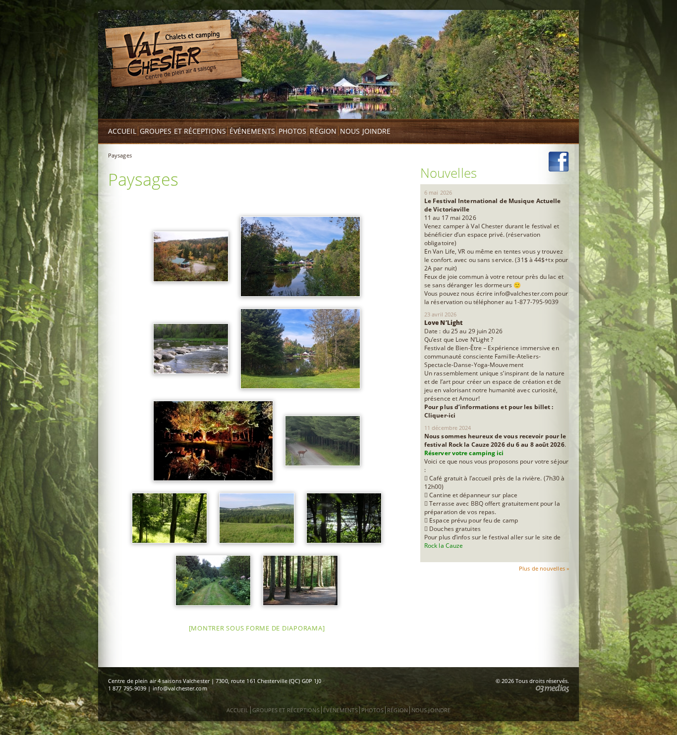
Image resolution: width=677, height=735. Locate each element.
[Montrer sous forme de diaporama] (257, 628)
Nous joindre (365, 131)
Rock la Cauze (443, 545)
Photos (293, 131)
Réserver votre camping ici (465, 453)
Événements (252, 131)
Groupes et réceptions (183, 131)
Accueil (122, 131)
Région (323, 131)
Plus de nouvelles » (544, 568)
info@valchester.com (180, 688)
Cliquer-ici (439, 415)
